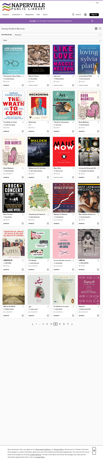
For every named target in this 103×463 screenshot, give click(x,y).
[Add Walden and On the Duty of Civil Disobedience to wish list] (48, 177)
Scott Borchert (59, 217)
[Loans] (85, 15)
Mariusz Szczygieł (85, 309)
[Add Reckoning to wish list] (48, 131)
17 (68, 324)
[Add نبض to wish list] (48, 315)
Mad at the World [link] (9, 306)
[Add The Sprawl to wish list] (48, 269)
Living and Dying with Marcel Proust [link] (88, 168)
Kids (38, 15)
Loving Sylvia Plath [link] (85, 76)
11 (43, 324)
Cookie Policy (40, 457)
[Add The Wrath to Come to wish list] (22, 131)
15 (60, 324)
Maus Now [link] (57, 168)
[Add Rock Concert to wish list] (22, 223)
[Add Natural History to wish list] (48, 85)
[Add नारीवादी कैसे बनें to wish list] (22, 269)
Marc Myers (8, 217)
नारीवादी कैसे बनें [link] (7, 260)
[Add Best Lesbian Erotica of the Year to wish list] (98, 223)
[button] (76, 15)
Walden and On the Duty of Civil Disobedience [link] (38, 168)
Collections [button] (16, 15)
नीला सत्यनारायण (84, 263)
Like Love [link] (57, 76)
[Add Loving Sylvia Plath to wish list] (98, 85)
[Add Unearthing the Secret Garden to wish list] (48, 223)
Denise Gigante (84, 125)
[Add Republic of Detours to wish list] (73, 223)
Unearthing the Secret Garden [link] (38, 214)
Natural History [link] (34, 76)
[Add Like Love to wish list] (73, 85)
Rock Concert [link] (7, 214)
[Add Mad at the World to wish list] (22, 315)
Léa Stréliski (58, 263)
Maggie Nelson (59, 79)
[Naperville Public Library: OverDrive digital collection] (23, 7)
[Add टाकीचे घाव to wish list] (98, 269)
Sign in (94, 15)
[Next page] (72, 324)
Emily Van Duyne (85, 79)
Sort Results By (7, 35)
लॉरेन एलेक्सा (8, 263)
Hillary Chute (59, 171)
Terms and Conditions (43, 449)
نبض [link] (30, 306)
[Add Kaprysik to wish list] (98, 315)
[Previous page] (33, 324)
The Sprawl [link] (32, 260)
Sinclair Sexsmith (85, 217)
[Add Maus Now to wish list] (73, 177)
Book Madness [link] (84, 122)
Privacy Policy (59, 449)
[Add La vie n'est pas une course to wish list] (73, 269)
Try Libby (32, 21)
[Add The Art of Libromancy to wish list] (73, 131)
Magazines (30, 15)
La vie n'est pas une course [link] (63, 260)
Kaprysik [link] (82, 306)
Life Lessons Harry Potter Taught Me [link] (12, 76)
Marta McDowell (35, 217)
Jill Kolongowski (9, 79)
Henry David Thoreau (36, 171)
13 (51, 324)
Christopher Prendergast (87, 171)
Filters (5, 40)
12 (47, 324)
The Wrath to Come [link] (10, 122)
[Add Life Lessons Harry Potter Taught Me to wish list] (22, 85)
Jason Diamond (34, 263)
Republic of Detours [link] (60, 214)
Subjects (6, 15)
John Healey (33, 79)
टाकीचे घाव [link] (82, 260)
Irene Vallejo (58, 309)
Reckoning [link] (32, 122)
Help (97, 3)
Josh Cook (58, 125)
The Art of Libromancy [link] (61, 122)
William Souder (9, 309)
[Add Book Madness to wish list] (98, 131)
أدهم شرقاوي (34, 309)
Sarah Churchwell (10, 125)
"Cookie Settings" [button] (35, 455)
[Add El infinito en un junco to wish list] (73, 315)
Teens (45, 15)
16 (64, 324)
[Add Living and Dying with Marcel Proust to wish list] (98, 177)
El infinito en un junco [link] (61, 306)
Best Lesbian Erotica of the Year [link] (88, 214)
